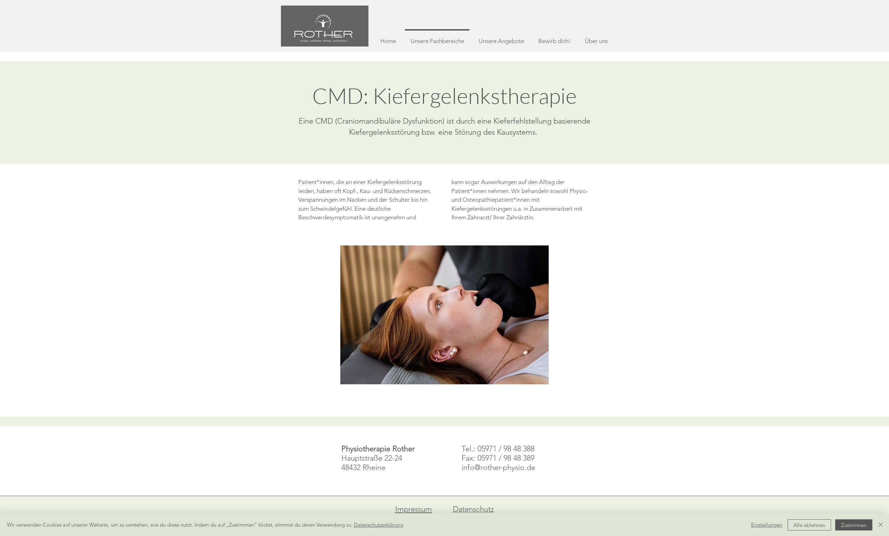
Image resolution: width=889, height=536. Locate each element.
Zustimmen (853, 525)
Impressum (413, 509)
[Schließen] (880, 524)
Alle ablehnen (809, 525)
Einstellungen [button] (766, 524)
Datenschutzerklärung (378, 524)
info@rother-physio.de (498, 467)
